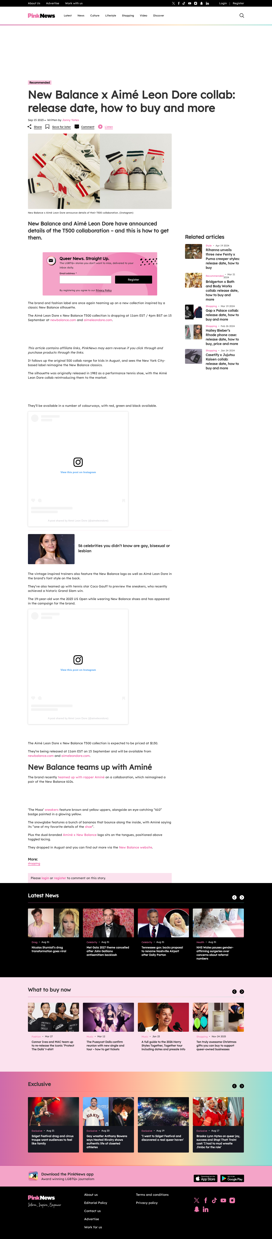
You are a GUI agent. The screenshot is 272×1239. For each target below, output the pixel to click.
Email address (73, 273)
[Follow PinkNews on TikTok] (214, 1201)
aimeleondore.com (98, 320)
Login (223, 3)
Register (238, 3)
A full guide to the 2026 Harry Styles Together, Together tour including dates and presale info (163, 1045)
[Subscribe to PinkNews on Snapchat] (196, 1210)
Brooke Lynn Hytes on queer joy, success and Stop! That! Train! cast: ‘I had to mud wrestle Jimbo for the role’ (218, 1141)
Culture (94, 15)
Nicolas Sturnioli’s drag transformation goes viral (49, 949)
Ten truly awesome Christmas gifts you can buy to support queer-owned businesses (216, 1045)
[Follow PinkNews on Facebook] (206, 1201)
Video (143, 15)
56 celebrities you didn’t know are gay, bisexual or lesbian (124, 548)
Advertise (52, 3)
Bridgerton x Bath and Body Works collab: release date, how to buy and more (222, 290)
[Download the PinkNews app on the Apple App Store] (205, 1178)
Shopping (128, 15)
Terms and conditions (152, 1195)
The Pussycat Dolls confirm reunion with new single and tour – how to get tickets (105, 1045)
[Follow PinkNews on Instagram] (232, 1201)
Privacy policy (147, 1203)
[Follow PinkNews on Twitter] (196, 1201)
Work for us (93, 1227)
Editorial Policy (95, 1203)
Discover (158, 15)
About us (91, 1195)
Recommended (39, 82)
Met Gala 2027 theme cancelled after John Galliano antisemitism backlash (108, 951)
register (60, 878)
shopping (34, 863)
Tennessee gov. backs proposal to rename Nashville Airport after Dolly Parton (162, 951)
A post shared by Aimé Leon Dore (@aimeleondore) (78, 520)
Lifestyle (110, 15)
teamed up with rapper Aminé (81, 777)
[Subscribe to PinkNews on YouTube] (223, 1201)
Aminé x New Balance (79, 835)
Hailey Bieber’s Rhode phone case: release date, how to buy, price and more (222, 337)
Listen (109, 127)
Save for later (61, 127)
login (45, 878)
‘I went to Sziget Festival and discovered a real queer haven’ (163, 1137)
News (81, 15)
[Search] (242, 15)
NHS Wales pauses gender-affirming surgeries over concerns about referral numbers (215, 953)
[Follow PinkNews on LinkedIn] (207, 3)
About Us (34, 3)
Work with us (74, 3)
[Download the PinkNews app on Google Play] (232, 1178)
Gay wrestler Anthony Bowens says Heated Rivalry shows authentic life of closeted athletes (107, 1141)
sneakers (52, 810)
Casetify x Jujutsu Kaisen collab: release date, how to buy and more (222, 361)
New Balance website (135, 847)
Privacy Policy (104, 290)
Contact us (92, 1211)
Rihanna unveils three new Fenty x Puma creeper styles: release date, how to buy (223, 259)
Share (38, 127)
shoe (88, 827)
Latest (68, 15)
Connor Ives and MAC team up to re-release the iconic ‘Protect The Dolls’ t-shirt (53, 1045)
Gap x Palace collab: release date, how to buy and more (222, 314)
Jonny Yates (70, 120)
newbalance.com (63, 320)
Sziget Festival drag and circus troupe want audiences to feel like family (52, 1139)
